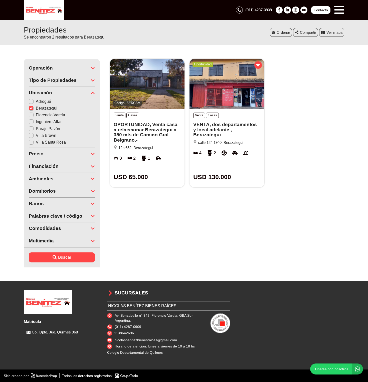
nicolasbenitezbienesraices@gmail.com (146, 340)
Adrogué (43, 101)
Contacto (321, 10)
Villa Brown (46, 135)
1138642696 (124, 333)
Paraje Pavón (48, 129)
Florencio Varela (50, 115)
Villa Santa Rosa (51, 142)
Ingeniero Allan (49, 122)
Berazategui (46, 108)
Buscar (64, 257)
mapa (337, 32)
